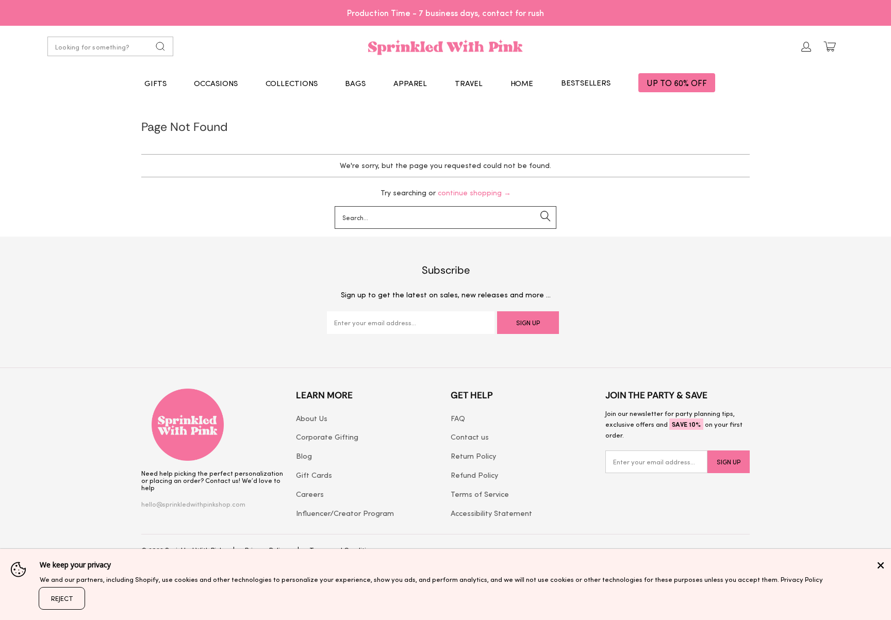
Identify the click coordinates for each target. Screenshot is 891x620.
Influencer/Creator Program (345, 513)
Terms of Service (480, 494)
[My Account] (806, 47)
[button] (155, 83)
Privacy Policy (802, 579)
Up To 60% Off (677, 82)
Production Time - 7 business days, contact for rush (445, 12)
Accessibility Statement (491, 513)
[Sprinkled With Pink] (445, 46)
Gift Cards (314, 475)
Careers (310, 494)
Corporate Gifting (327, 436)
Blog (304, 455)
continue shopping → (474, 192)
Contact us (470, 436)
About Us (311, 418)
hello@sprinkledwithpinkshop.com (193, 503)
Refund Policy (474, 475)
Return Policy (473, 455)
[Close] (881, 565)
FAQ (458, 418)
